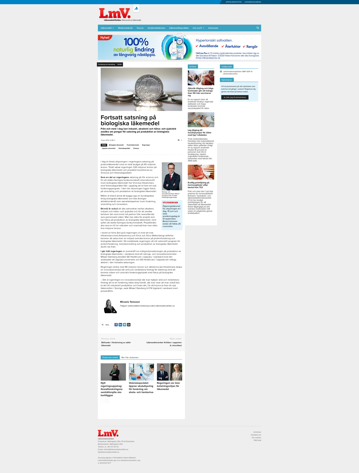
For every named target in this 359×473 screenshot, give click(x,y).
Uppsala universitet (108, 148)
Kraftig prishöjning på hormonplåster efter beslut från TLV (198, 185)
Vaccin (140, 28)
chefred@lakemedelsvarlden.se (116, 449)
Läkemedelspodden (179, 28)
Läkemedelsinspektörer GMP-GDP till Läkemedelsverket (237, 72)
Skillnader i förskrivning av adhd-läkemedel (116, 344)
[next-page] (107, 401)
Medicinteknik (125, 28)
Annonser (213, 28)
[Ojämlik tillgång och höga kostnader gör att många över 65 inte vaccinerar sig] (201, 84)
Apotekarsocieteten (234, 2)
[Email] (124, 324)
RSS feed (257, 440)
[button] (257, 28)
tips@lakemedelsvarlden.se (108, 452)
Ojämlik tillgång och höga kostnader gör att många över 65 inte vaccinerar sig (200, 92)
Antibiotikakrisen (156, 28)
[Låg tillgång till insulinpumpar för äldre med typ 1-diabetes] (201, 126)
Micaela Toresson (130, 301)
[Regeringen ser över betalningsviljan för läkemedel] (169, 372)
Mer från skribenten (130, 357)
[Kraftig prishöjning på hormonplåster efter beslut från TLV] (201, 178)
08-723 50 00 (113, 447)
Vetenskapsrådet (124, 148)
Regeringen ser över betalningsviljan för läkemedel (168, 386)
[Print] (128, 324)
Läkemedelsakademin (252, 2)
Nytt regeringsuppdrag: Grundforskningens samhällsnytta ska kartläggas (112, 389)
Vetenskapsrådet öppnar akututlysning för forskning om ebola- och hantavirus (141, 387)
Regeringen (146, 145)
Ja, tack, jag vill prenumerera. (235, 97)
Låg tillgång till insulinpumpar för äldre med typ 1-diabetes (199, 132)
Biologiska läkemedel (116, 145)
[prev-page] (102, 401)
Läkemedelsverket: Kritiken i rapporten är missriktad (164, 344)
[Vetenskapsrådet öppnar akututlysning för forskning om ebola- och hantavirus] (141, 372)
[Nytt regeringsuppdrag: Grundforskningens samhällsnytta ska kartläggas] (113, 372)
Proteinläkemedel (133, 145)
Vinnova (136, 148)
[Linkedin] (120, 324)
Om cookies (256, 438)
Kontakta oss (256, 435)
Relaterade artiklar (110, 357)
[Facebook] (116, 324)
